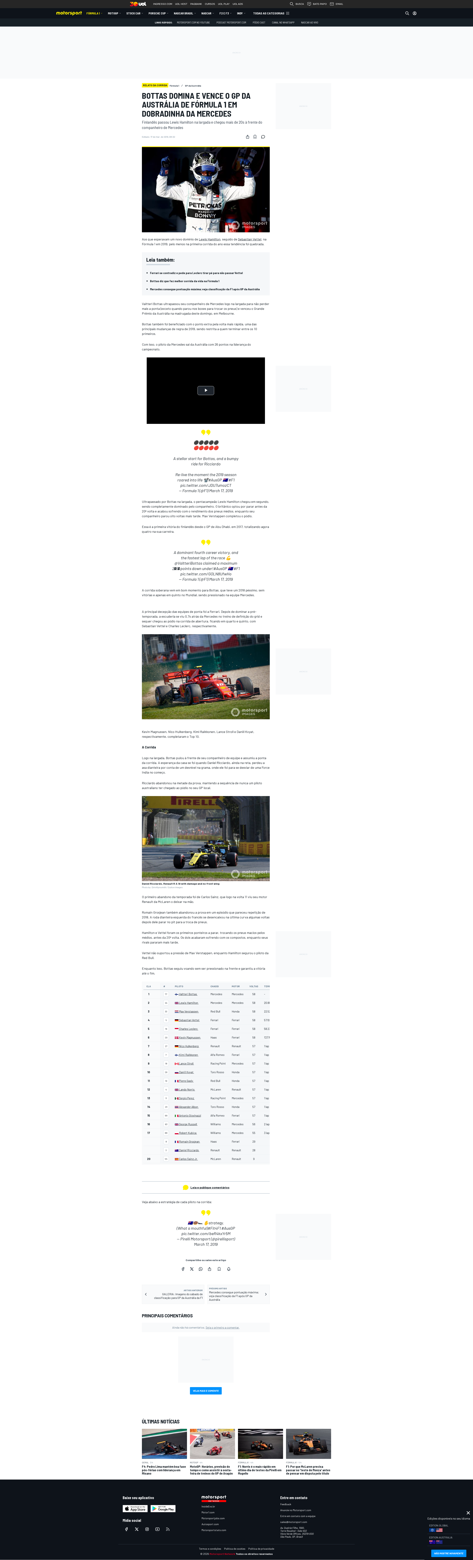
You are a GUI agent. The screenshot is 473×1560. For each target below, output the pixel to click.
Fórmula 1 (93, 13)
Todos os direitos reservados (254, 1553)
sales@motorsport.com (293, 1521)
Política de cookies (234, 1548)
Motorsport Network (222, 1553)
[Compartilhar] (247, 136)
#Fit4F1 (214, 1228)
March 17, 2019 (221, 490)
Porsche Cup (157, 13)
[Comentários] (264, 136)
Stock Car (133, 13)
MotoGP (113, 13)
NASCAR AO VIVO (309, 22)
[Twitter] (191, 1269)
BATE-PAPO (320, 4)
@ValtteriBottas (188, 563)
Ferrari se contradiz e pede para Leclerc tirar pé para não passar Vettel (196, 273)
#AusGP (215, 479)
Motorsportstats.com (214, 1530)
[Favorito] (255, 136)
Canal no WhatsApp (283, 22)
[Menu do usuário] (414, 13)
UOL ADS (238, 4)
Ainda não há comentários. (205, 1327)
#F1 (231, 479)
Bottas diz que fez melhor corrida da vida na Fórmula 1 (184, 281)
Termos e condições (210, 1548)
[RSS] (167, 1529)
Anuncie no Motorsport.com (295, 1510)
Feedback (285, 1504)
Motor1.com (208, 1512)
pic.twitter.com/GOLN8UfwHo (206, 573)
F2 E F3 (224, 13)
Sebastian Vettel (249, 239)
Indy (240, 13)
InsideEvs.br (208, 1506)
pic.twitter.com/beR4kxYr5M (205, 1233)
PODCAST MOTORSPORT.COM (231, 22)
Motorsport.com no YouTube (193, 22)
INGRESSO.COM (162, 4)
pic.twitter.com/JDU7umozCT (205, 485)
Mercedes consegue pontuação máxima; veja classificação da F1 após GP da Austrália (205, 289)
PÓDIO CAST (259, 22)
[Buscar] (407, 13)
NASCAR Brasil (183, 13)
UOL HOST (181, 4)
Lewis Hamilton (209, 239)
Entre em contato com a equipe (297, 1516)
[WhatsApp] (200, 1269)
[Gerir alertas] (228, 1269)
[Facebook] (183, 1269)
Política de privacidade (261, 1548)
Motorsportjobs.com (213, 1518)
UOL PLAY (224, 4)
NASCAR (206, 13)
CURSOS (210, 4)
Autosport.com (210, 1524)
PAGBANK (196, 4)
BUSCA (300, 4)
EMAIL (339, 4)
